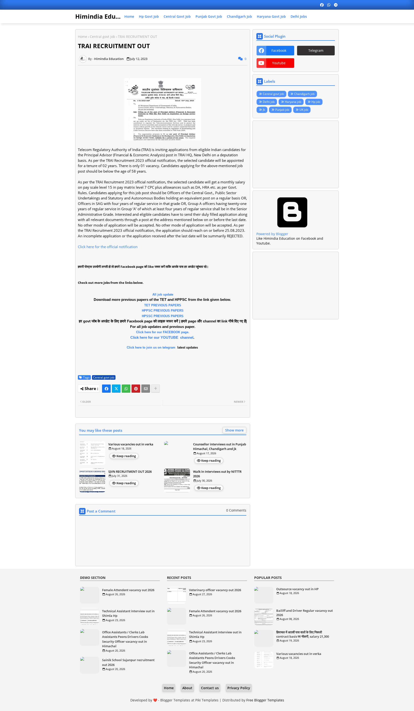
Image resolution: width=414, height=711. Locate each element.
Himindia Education (104, 16)
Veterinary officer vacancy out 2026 (215, 590)
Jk (264, 110)
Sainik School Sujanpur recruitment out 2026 (128, 662)
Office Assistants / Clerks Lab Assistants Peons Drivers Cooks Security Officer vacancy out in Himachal (125, 639)
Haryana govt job (271, 16)
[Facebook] (106, 389)
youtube (279, 63)
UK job (303, 110)
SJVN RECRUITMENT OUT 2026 (130, 471)
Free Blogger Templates (265, 700)
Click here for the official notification (108, 246)
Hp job (315, 102)
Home (129, 16)
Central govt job (177, 16)
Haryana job (293, 102)
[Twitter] (116, 389)
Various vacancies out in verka (130, 444)
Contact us (210, 688)
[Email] (145, 389)
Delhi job (269, 102)
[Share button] (155, 389)
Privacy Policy (238, 688)
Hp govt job (149, 16)
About (187, 688)
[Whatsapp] (126, 389)
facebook (278, 50)
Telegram (315, 50)
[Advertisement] (295, 154)
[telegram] (336, 5)
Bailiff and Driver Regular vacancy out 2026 (304, 612)
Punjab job (282, 110)
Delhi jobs (299, 16)
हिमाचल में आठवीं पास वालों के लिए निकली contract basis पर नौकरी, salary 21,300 (302, 634)
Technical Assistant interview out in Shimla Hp (128, 613)
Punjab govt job (209, 16)
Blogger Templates (175, 700)
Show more (234, 430)
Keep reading (126, 456)
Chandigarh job (239, 16)
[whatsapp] (329, 5)
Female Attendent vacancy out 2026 (128, 590)
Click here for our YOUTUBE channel (161, 337)
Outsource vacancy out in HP (297, 589)
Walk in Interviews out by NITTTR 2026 (217, 473)
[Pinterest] (136, 389)
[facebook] (322, 5)
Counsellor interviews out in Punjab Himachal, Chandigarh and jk (219, 446)
